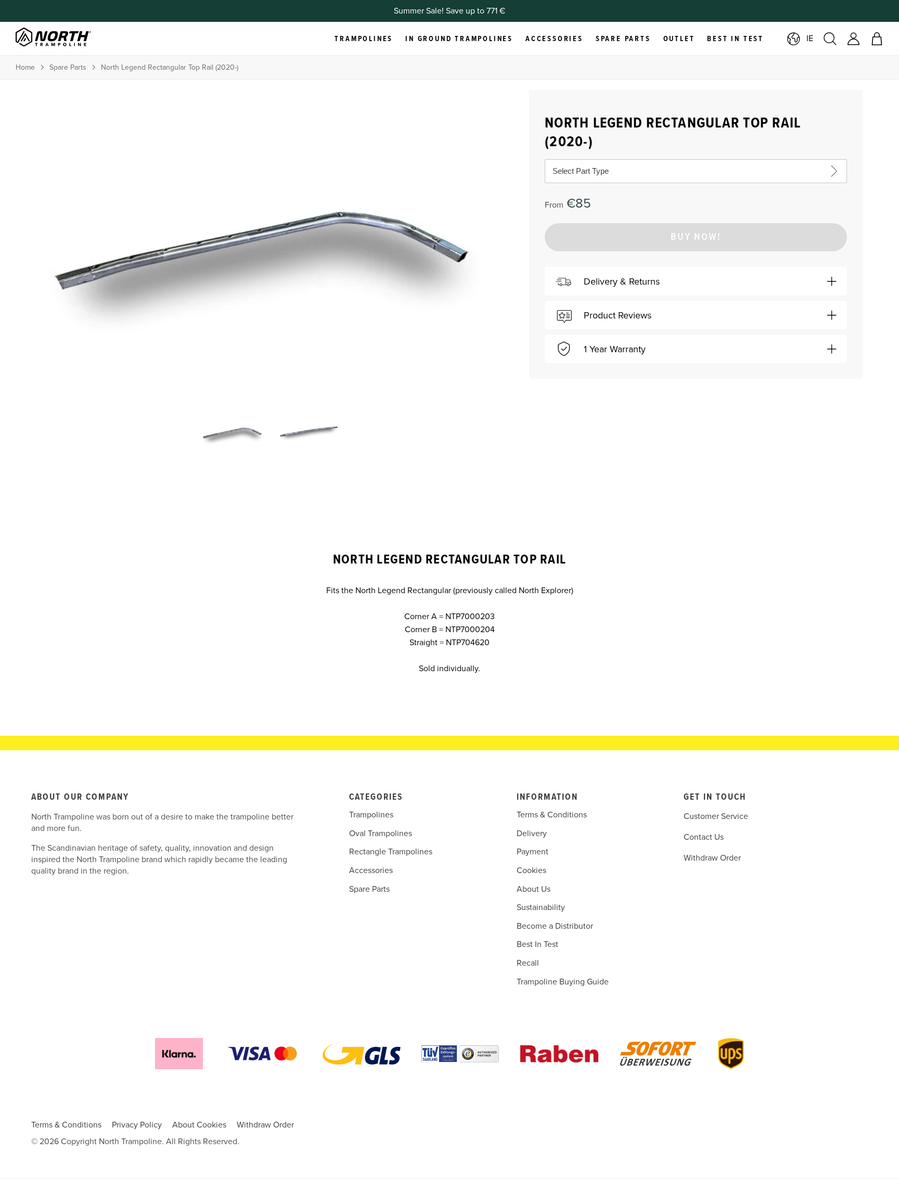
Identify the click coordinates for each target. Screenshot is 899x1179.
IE (809, 38)
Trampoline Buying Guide (563, 982)
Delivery (532, 833)
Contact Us (704, 837)
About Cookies (199, 1125)
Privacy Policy (137, 1125)
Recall (528, 963)
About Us (533, 889)
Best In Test (537, 944)
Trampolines (371, 815)
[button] (696, 281)
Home (25, 67)
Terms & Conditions (552, 815)
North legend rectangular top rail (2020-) (169, 67)
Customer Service (716, 816)
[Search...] (830, 38)
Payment (532, 852)
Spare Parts (67, 67)
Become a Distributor (555, 926)
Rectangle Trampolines (390, 852)
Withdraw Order (712, 858)
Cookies (531, 870)
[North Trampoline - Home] (66, 38)
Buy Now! (696, 237)
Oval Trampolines (380, 833)
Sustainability (541, 907)
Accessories (371, 870)
